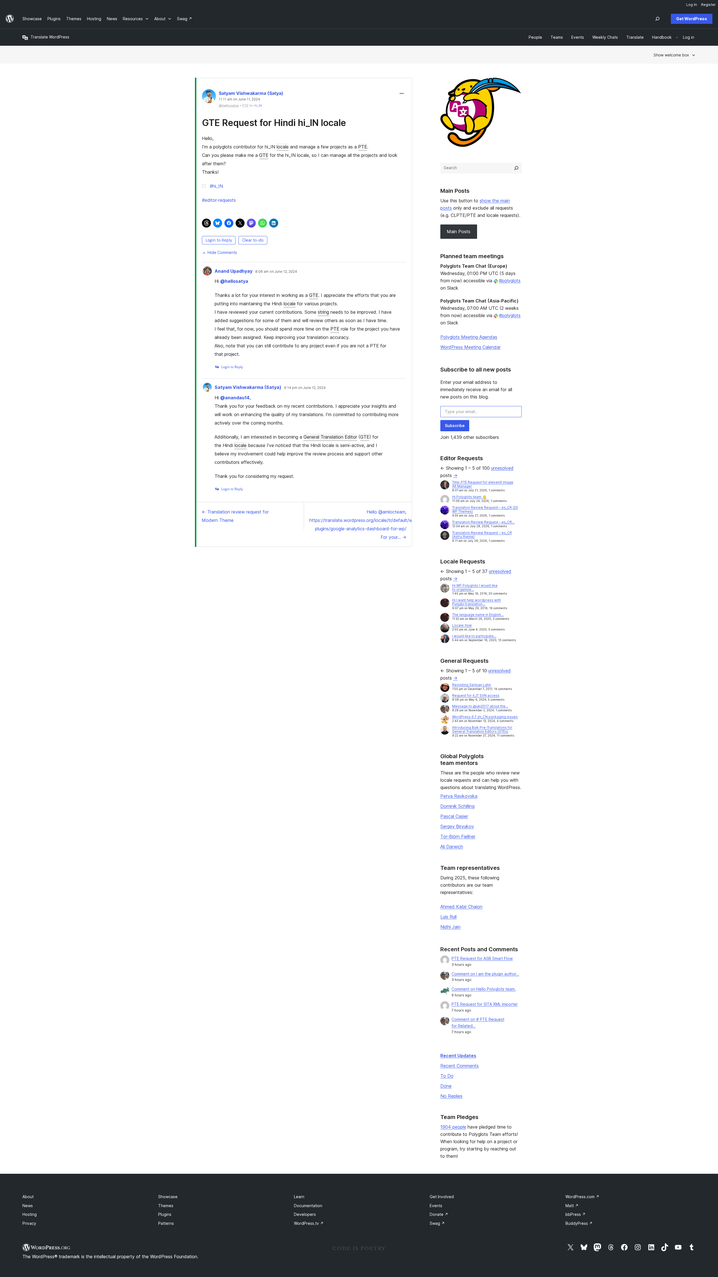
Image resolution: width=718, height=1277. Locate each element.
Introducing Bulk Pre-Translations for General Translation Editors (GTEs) (482, 729)
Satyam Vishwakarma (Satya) (251, 93)
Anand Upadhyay (233, 271)
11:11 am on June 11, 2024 (239, 99)
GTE (263, 155)
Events (436, 1205)
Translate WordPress (50, 37)
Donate (439, 1214)
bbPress (575, 1214)
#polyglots (510, 280)
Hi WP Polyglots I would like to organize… (475, 587)
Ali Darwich (451, 846)
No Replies (451, 1096)
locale (283, 147)
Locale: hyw (462, 625)
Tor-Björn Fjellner (457, 836)
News (27, 1205)
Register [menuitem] (708, 4)
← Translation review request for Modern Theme (235, 516)
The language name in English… (478, 615)
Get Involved (442, 1196)
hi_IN (258, 105)
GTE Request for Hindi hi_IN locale (274, 122)
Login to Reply (219, 240)
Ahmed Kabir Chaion (461, 906)
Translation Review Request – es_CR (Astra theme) (482, 535)
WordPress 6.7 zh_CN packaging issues (485, 717)
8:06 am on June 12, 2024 (276, 272)
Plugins (164, 1214)
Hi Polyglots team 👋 (469, 497)
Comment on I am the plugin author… (485, 973)
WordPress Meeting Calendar (470, 347)
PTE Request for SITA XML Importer (485, 1004)
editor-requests (219, 200)
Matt (572, 1205)
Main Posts (458, 231)
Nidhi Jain (450, 927)
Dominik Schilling (457, 806)
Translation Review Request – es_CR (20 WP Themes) (485, 509)
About (28, 1196)
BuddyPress (579, 1223)
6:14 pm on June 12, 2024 (305, 388)
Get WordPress (691, 18)
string (323, 312)
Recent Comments (459, 1066)
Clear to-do (253, 240)
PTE (362, 147)
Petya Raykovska (458, 796)
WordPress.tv (309, 1223)
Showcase (168, 1196)
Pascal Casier (454, 816)
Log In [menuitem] (691, 4)
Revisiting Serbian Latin (471, 685)
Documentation (308, 1205)
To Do (447, 1076)
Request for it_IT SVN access (476, 695)
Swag (437, 1223)
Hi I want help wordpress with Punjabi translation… (476, 602)
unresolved (502, 468)
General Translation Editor (330, 437)
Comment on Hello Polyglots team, (484, 989)
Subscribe (455, 425)
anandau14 (235, 397)
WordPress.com (582, 1196)
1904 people (453, 1127)
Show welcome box (671, 54)
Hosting (29, 1214)
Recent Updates (458, 1055)
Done (446, 1086)
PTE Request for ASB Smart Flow (482, 958)
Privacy (29, 1223)
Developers (305, 1214)
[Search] (516, 168)
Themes (165, 1205)
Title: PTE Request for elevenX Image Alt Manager (482, 484)
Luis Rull (448, 917)
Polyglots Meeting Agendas (468, 337)
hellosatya (234, 281)
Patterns (166, 1223)
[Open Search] (657, 19)
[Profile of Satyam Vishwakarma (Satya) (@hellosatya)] (209, 97)
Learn (299, 1196)
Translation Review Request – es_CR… (483, 522)
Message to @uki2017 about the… (480, 706)
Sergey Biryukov (457, 826)
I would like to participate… (474, 636)
